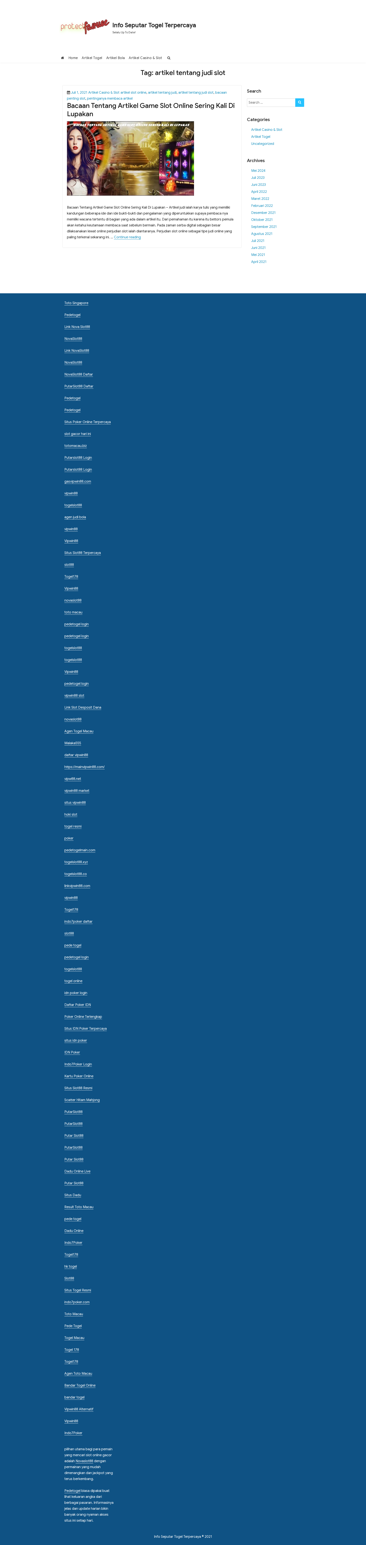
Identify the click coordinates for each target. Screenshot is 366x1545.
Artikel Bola (115, 58)
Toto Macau (73, 1314)
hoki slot (70, 814)
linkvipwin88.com (77, 886)
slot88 (69, 565)
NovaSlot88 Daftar (78, 374)
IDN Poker (72, 1052)
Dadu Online (73, 1231)
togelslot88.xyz (76, 862)
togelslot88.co (75, 874)
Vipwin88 (71, 541)
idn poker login (75, 993)
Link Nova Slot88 (77, 327)
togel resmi (73, 826)
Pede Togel (73, 1326)
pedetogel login (76, 624)
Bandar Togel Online (80, 1385)
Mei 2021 (258, 255)
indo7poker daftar (78, 921)
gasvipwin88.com (77, 481)
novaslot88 (73, 600)
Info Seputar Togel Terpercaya (154, 25)
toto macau (73, 612)
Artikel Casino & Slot (145, 58)
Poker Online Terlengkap (83, 1017)
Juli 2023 (258, 178)
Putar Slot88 (73, 1136)
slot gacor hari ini (77, 434)
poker (68, 838)
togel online (73, 981)
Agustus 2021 (261, 234)
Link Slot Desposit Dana (82, 707)
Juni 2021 (258, 248)
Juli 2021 (257, 241)
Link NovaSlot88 (76, 351)
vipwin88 (71, 493)
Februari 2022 (262, 206)
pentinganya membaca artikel (110, 98)
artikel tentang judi (162, 92)
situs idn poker (75, 1040)
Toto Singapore (76, 303)
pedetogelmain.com (79, 850)
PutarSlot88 (73, 1112)
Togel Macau (74, 1338)
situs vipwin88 (75, 803)
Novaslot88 (84, 1461)
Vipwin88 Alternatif (78, 1409)
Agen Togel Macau (78, 731)
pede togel (72, 945)
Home (73, 58)
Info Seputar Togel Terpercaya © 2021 (183, 1537)
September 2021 (264, 227)
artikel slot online (133, 92)
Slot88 (69, 1278)
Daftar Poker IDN (77, 1005)
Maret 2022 (260, 199)
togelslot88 (73, 505)
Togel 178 (71, 1350)
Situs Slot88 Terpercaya (82, 553)
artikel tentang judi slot (196, 92)
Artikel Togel (92, 58)
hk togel (70, 1266)
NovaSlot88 (73, 339)
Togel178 (71, 577)
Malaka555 (72, 743)
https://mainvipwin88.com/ (84, 767)
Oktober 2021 (262, 220)
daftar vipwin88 (76, 755)
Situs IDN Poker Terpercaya (85, 1029)
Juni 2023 (258, 185)
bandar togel (74, 1397)
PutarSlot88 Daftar (78, 386)
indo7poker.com (77, 1302)
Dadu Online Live (77, 1171)
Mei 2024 (258, 171)
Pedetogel (72, 315)
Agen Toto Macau (78, 1373)
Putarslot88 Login (78, 458)
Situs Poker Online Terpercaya (87, 422)
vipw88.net (72, 779)
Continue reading (127, 237)
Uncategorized (262, 144)
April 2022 (259, 192)
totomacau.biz (75, 446)
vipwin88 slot (74, 695)
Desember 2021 (263, 213)
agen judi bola (75, 517)
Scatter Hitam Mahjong (82, 1100)
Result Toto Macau (78, 1207)
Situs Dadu (72, 1195)
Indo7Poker (73, 1243)
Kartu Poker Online (78, 1076)
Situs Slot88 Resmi (78, 1088)
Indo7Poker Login (78, 1064)
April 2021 (258, 262)
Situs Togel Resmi (77, 1290)
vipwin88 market (76, 791)
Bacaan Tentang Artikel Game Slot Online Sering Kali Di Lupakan (151, 109)
